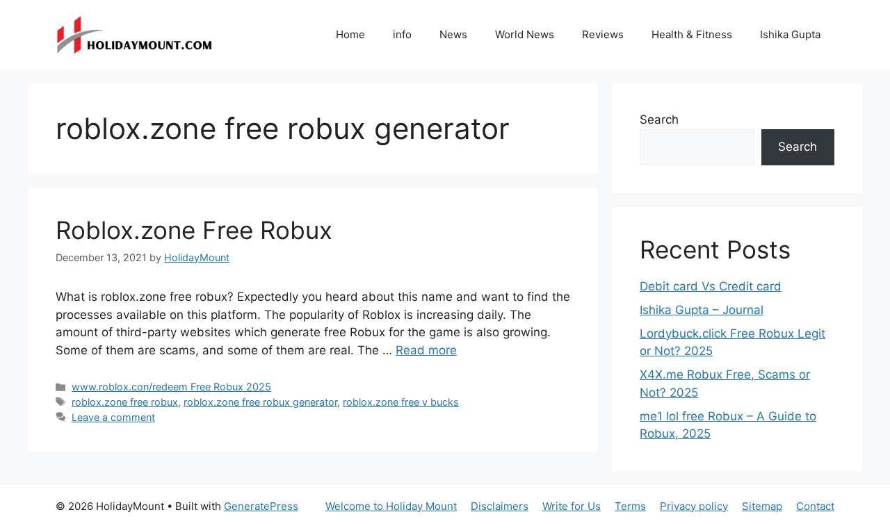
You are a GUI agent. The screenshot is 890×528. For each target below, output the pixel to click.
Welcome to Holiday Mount (391, 506)
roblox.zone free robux (125, 402)
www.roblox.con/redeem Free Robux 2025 (171, 387)
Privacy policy (694, 506)
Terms (630, 506)
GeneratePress (261, 506)
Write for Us (571, 506)
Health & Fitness (692, 34)
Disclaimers (499, 506)
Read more (426, 350)
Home (350, 34)
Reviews (603, 34)
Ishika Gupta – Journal (701, 310)
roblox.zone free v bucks (401, 402)
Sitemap (762, 506)
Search (659, 119)
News (453, 34)
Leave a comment (113, 417)
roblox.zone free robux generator (260, 402)
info (402, 34)
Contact (815, 506)
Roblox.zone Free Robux (194, 230)
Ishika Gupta (790, 34)
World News (524, 34)
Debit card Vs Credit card (711, 286)
